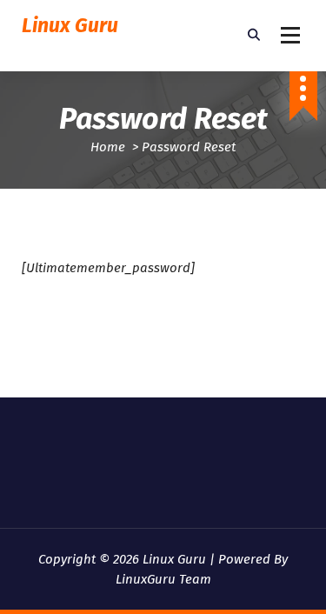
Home (107, 147)
